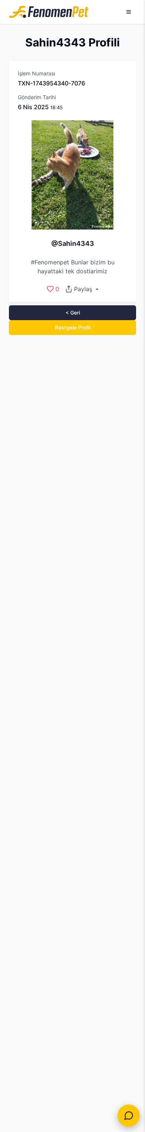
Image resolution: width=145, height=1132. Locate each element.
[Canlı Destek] (128, 1116)
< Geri (72, 312)
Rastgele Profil (72, 327)
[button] (81, 288)
